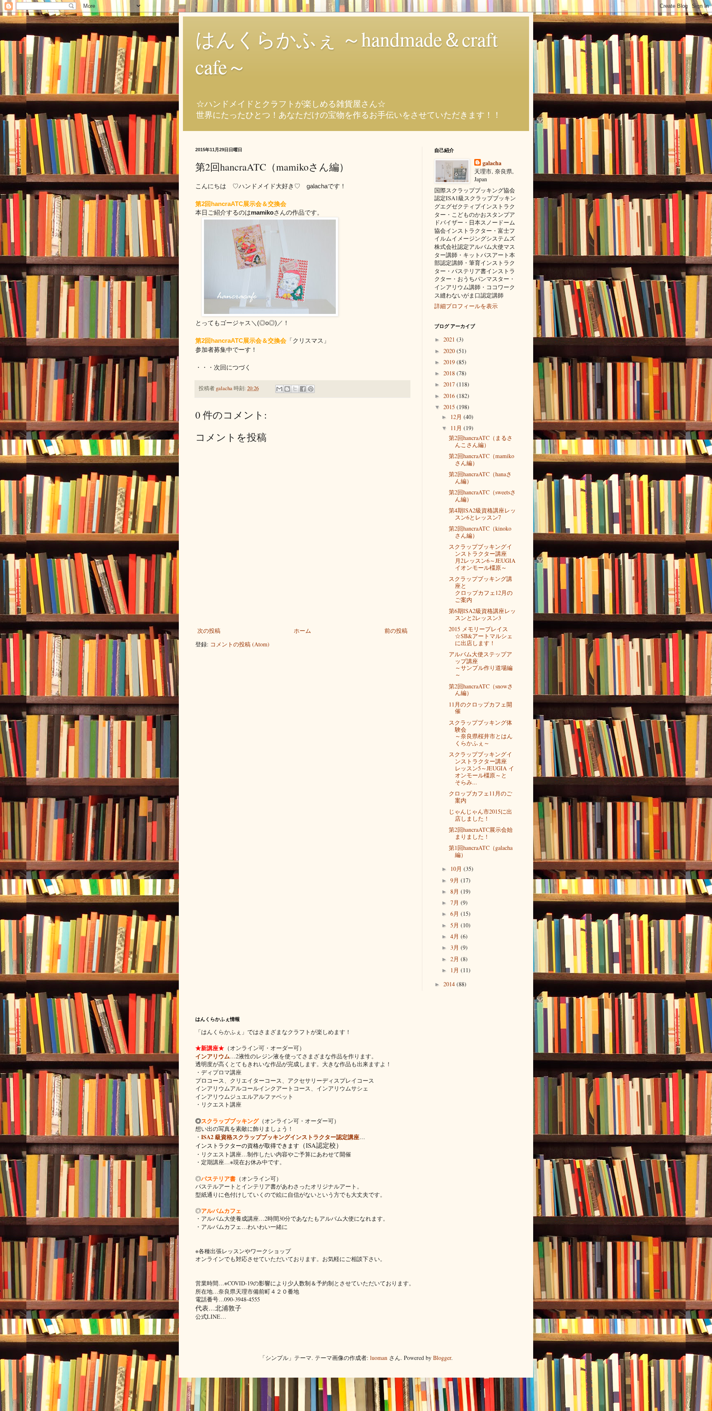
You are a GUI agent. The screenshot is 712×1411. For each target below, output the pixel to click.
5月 (455, 925)
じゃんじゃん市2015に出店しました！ (480, 814)
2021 (450, 339)
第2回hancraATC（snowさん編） (481, 689)
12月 (457, 417)
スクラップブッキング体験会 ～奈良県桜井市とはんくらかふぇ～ (495, 732)
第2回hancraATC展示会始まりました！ (481, 833)
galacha (491, 163)
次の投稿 (208, 630)
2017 (450, 384)
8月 (455, 891)
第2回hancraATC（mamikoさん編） (481, 459)
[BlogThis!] (287, 389)
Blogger (442, 1358)
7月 (455, 902)
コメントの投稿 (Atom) (239, 644)
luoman (378, 1358)
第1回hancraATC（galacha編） (481, 851)
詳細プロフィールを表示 (466, 306)
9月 (455, 880)
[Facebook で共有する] (303, 389)
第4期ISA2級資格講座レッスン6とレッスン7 (482, 513)
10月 (457, 869)
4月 (455, 936)
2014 (450, 984)
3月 (455, 947)
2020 (450, 351)
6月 (455, 913)
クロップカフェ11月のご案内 (480, 796)
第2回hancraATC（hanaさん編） (480, 477)
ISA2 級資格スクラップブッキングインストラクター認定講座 (280, 1137)
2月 (455, 959)
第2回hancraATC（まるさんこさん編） (481, 441)
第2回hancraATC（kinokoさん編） (480, 531)
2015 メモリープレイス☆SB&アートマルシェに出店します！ (481, 636)
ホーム (302, 630)
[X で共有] (295, 389)
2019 (450, 362)
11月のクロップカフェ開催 (480, 707)
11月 (457, 428)
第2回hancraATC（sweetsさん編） (482, 495)
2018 (450, 373)
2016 (450, 396)
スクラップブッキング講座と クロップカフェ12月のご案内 (486, 589)
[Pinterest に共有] (311, 389)
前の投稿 (396, 630)
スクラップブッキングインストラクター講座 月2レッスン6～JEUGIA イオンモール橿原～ (483, 557)
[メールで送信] (279, 389)
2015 (450, 407)
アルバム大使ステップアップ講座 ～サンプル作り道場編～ (489, 664)
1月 (455, 970)
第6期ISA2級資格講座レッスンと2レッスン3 (482, 614)
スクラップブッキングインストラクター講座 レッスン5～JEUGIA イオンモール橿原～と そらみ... (483, 768)
